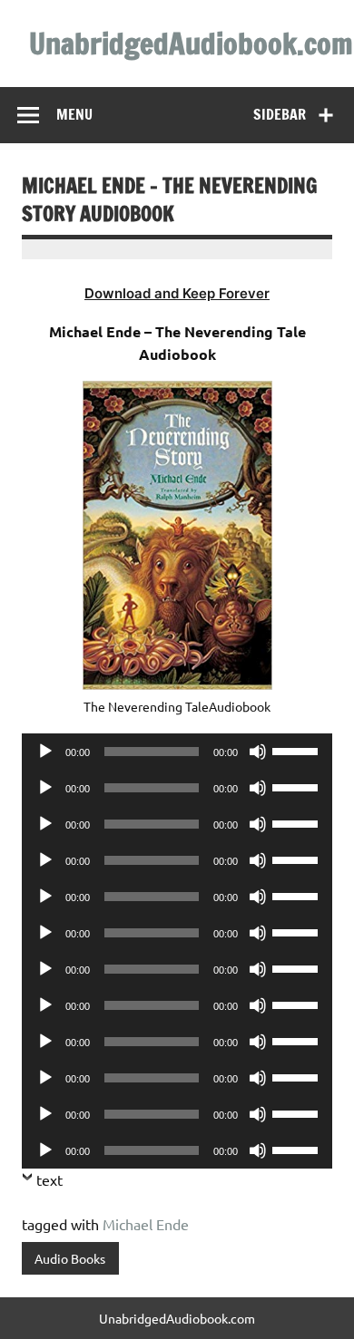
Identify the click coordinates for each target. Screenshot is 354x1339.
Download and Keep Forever (177, 293)
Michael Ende (146, 1224)
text (49, 1179)
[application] (177, 751)
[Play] (45, 751)
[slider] (297, 749)
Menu (74, 114)
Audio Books (69, 1258)
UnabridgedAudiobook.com (191, 43)
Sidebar (279, 114)
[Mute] (258, 751)
